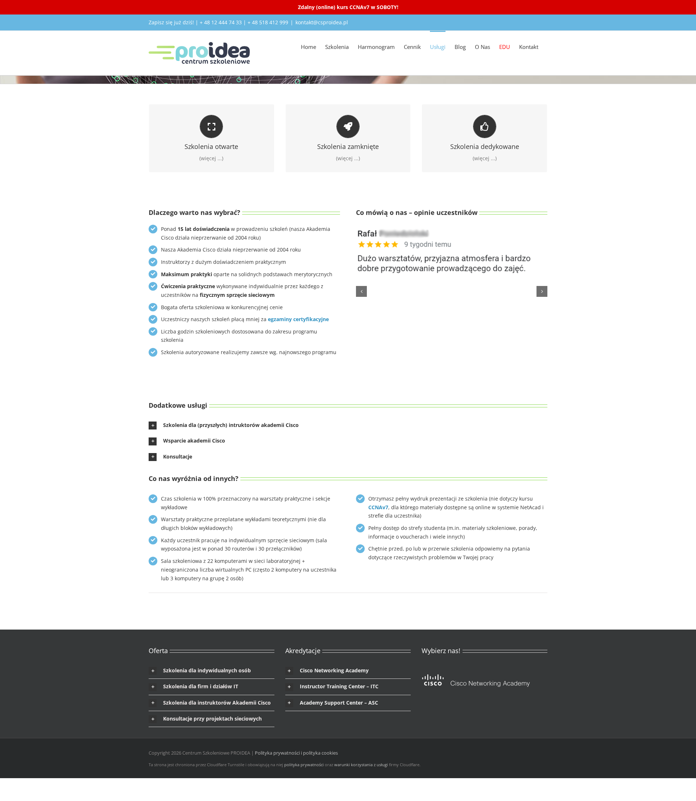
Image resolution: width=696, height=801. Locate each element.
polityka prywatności (304, 764)
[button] (361, 291)
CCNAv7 (378, 507)
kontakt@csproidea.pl (321, 22)
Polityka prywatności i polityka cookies (296, 753)
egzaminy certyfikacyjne (298, 319)
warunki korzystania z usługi (361, 764)
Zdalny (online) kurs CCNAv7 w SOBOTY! (348, 7)
